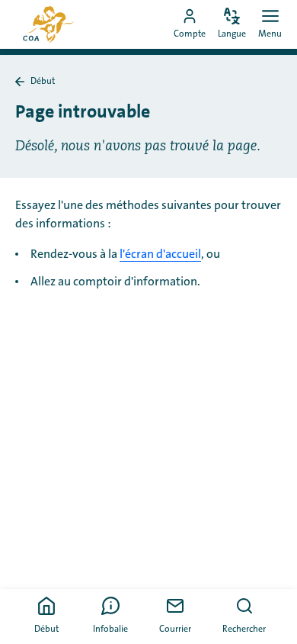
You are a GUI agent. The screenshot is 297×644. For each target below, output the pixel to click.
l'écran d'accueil (160, 254)
